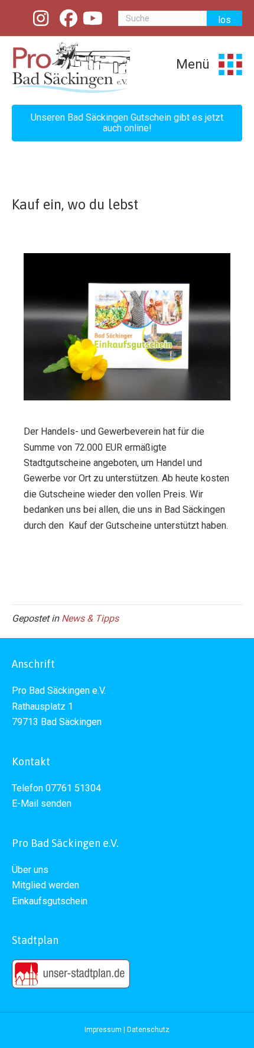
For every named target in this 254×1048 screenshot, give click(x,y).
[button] (127, 123)
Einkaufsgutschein (49, 901)
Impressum (103, 1030)
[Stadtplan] (71, 973)
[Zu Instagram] (41, 18)
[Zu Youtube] (93, 18)
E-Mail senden (41, 803)
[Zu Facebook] (68, 18)
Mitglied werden (45, 885)
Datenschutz (148, 1030)
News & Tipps (90, 618)
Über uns (30, 869)
